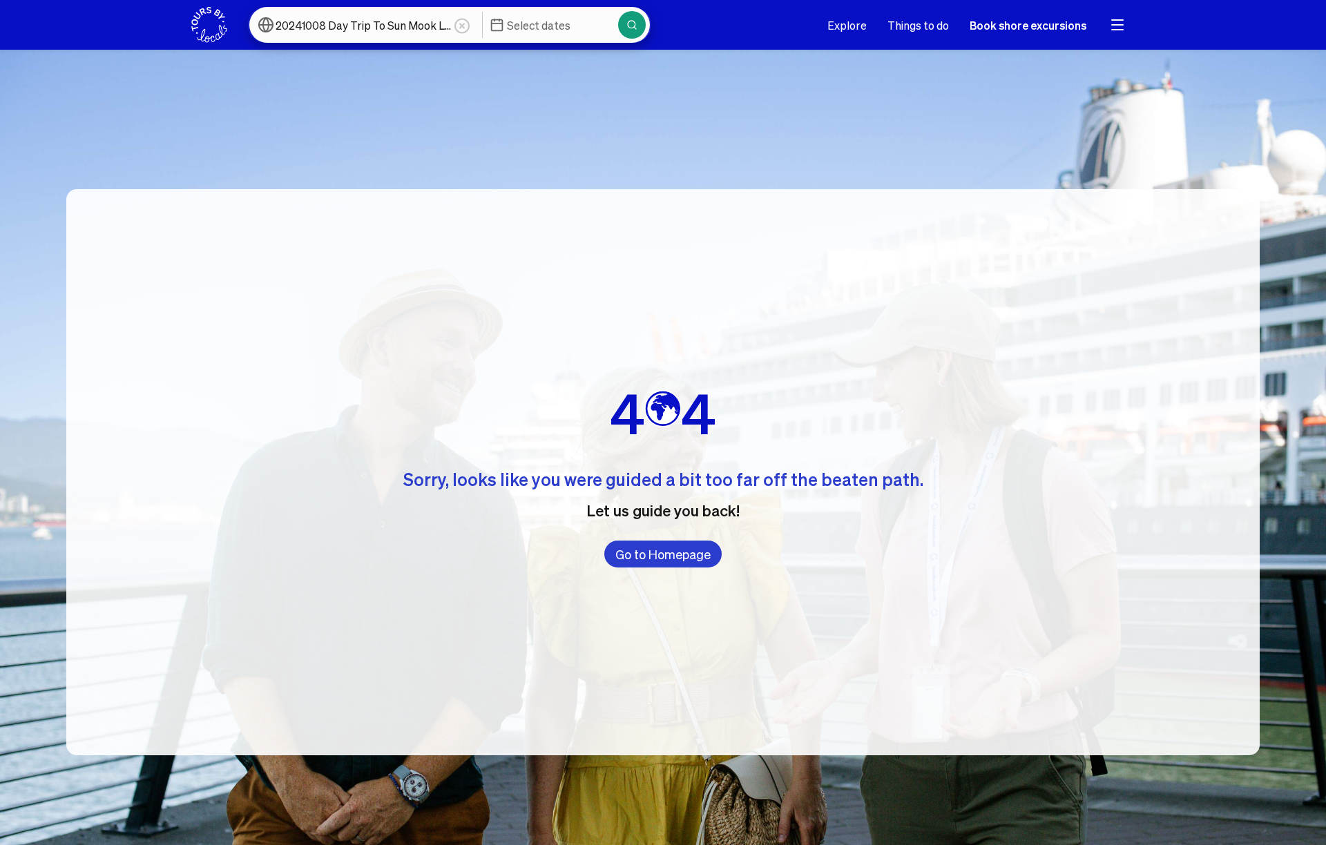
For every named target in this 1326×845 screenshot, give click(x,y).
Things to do (918, 25)
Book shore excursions (1028, 25)
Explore (847, 25)
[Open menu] (1117, 25)
